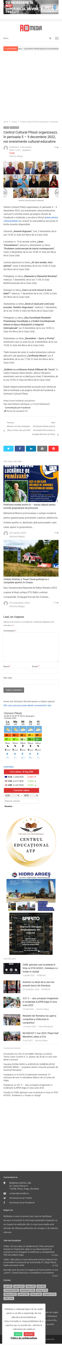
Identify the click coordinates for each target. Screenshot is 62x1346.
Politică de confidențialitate (24, 1338)
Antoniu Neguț (42, 1009)
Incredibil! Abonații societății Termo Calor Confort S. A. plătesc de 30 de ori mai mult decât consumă (30, 1057)
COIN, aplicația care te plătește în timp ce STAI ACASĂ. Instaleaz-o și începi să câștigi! (40, 968)
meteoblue (8, 767)
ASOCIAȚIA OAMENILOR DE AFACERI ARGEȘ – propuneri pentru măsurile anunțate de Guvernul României (30, 1067)
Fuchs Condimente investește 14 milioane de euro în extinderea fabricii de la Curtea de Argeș (29, 1077)
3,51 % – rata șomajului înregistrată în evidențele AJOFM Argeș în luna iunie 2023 (40, 1002)
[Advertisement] (31, 85)
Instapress (8, 1085)
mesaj (42, 1290)
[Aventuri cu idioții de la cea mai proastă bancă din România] (11, 982)
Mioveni (10, 1294)
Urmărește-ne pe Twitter (20, 1198)
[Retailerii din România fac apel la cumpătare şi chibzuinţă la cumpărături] (11, 1016)
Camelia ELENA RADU (14, 1064)
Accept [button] (18, 1334)
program (49, 1294)
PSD (9, 1298)
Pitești (36, 1294)
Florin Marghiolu (45, 1026)
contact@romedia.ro (19, 1193)
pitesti (23, 1294)
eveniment (27, 1290)
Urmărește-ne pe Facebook (22, 1202)
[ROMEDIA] (31, 28)
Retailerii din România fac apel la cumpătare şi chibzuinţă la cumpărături (39, 1019)
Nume (7, 666)
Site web (7, 678)
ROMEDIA (41, 975)
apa (8, 1286)
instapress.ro (9, 1074)
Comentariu (9, 630)
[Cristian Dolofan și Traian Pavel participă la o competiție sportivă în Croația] (31, 541)
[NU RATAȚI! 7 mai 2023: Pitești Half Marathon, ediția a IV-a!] (11, 1033)
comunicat (11, 1290)
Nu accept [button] (29, 1334)
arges (19, 1286)
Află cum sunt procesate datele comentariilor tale (27, 705)
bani (41, 1286)
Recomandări (14, 127)
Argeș (31, 1286)
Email (35, 666)
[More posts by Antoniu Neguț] (5, 149)
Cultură (6, 127)
